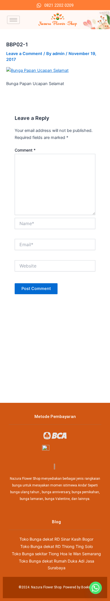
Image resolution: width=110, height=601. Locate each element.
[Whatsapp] (95, 588)
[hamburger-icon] (13, 20)
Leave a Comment (24, 53)
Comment (25, 150)
